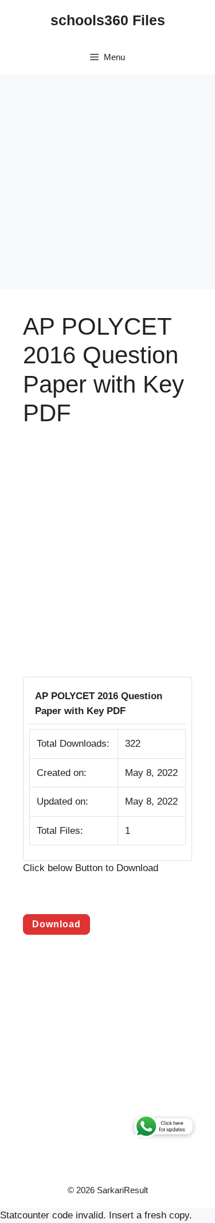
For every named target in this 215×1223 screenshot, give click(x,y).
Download (56, 924)
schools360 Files (107, 20)
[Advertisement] (107, 182)
